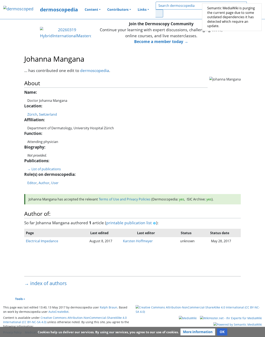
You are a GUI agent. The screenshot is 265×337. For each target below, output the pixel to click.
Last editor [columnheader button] (146, 233)
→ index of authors (45, 283)
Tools (19, 299)
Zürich (32, 114)
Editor (32, 183)
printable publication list (129, 222)
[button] (197, 332)
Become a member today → (161, 41)
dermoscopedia (59, 9)
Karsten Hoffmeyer (138, 241)
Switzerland (48, 114)
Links (142, 9)
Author (44, 183)
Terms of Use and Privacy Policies (125, 199)
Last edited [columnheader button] (99, 233)
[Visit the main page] (18, 9)
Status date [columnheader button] (219, 233)
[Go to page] (159, 13)
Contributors (118, 9)
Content (91, 9)
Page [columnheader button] (30, 233)
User (55, 183)
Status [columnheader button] (186, 233)
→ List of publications (44, 169)
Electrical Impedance (42, 241)
